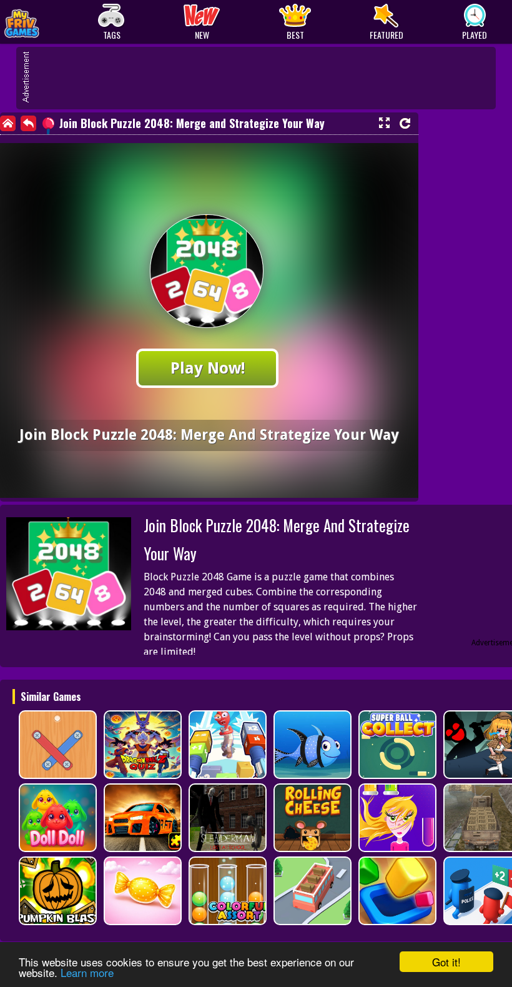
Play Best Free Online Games (51, 22)
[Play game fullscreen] (384, 123)
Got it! (446, 962)
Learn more (87, 972)
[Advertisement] (262, 78)
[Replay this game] (405, 123)
